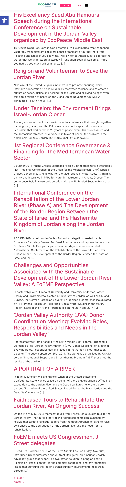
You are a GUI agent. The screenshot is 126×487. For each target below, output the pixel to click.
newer (19, 481)
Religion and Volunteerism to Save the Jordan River (61, 74)
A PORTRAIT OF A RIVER (44, 368)
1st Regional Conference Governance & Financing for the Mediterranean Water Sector (62, 151)
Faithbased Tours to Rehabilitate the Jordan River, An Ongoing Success (59, 402)
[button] (4, 20)
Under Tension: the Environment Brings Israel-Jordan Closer (62, 111)
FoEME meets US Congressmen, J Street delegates (56, 440)
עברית (78, 5)
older (18, 477)
